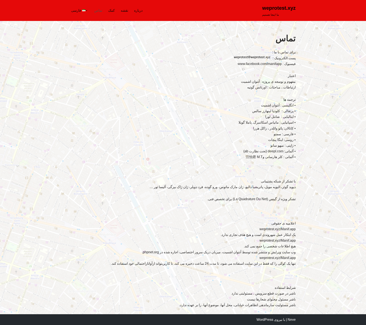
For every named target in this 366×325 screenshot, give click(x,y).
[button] (86, 10)
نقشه (124, 10)
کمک (111, 10)
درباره (138, 10)
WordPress (264, 319)
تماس (98, 10)
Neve (292, 319)
